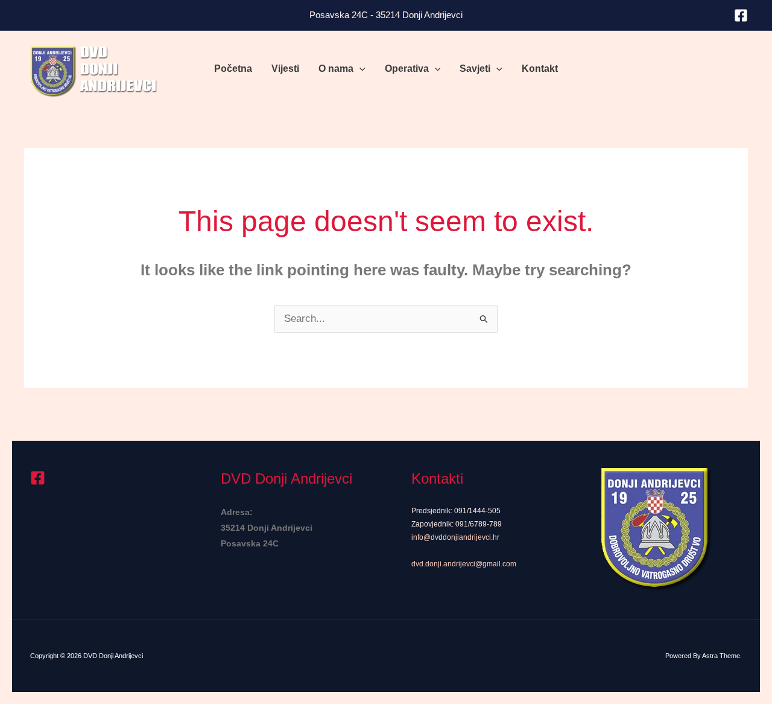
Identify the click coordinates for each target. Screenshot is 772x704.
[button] (359, 69)
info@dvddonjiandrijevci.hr (455, 537)
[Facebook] (741, 15)
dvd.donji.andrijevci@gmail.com (463, 564)
